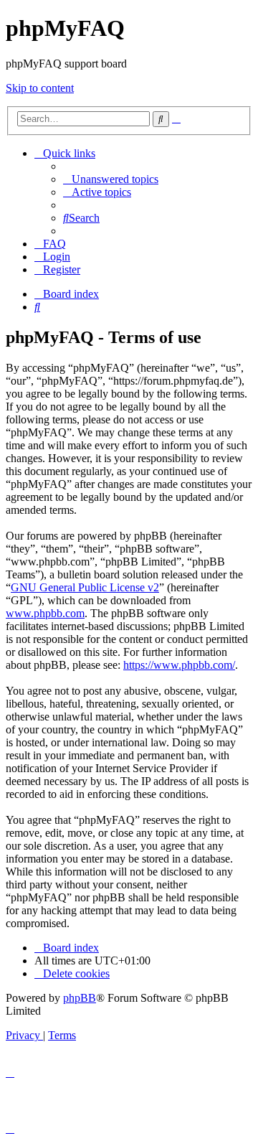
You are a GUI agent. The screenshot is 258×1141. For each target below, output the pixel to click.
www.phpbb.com (45, 613)
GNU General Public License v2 (85, 587)
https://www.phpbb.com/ (179, 665)
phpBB (79, 998)
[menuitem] (110, 179)
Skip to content (40, 88)
